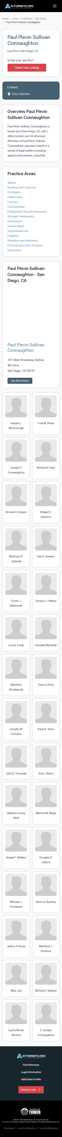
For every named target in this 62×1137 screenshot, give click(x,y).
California (27, 18)
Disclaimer (9, 1128)
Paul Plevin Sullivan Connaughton (26, 347)
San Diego (40, 18)
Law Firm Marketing (49, 1128)
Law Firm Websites (27, 1128)
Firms (15, 18)
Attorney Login (28, 1089)
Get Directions (20, 380)
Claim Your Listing (27, 67)
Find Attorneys (31, 1064)
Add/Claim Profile (31, 1079)
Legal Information (31, 1072)
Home (5, 18)
